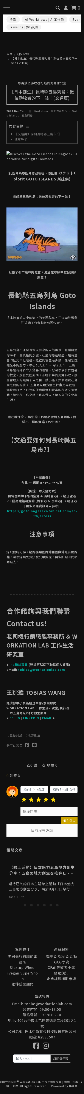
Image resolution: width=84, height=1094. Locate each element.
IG (18, 718)
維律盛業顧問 (23, 984)
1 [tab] (26, 906)
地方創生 (34, 735)
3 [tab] (39, 906)
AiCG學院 (61, 962)
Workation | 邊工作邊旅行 (50, 111)
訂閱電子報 (60, 1058)
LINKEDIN (31, 718)
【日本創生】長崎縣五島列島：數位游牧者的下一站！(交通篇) (44, 60)
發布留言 (69, 820)
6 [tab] (58, 906)
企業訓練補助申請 (61, 978)
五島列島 (15, 735)
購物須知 (61, 973)
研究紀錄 (23, 54)
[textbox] (49, 811)
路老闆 (73, 1086)
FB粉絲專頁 (19, 664)
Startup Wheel (23, 967)
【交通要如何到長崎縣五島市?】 (38, 134)
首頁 (9, 54)
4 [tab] (45, 906)
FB (11, 718)
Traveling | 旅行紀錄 (23, 27)
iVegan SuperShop (22, 975)
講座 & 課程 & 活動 (61, 956)
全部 (13, 19)
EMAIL (47, 718)
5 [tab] (52, 906)
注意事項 (20, 139)
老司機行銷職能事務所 (22, 959)
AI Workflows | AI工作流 (44, 19)
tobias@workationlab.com (41, 669)
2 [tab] (32, 906)
